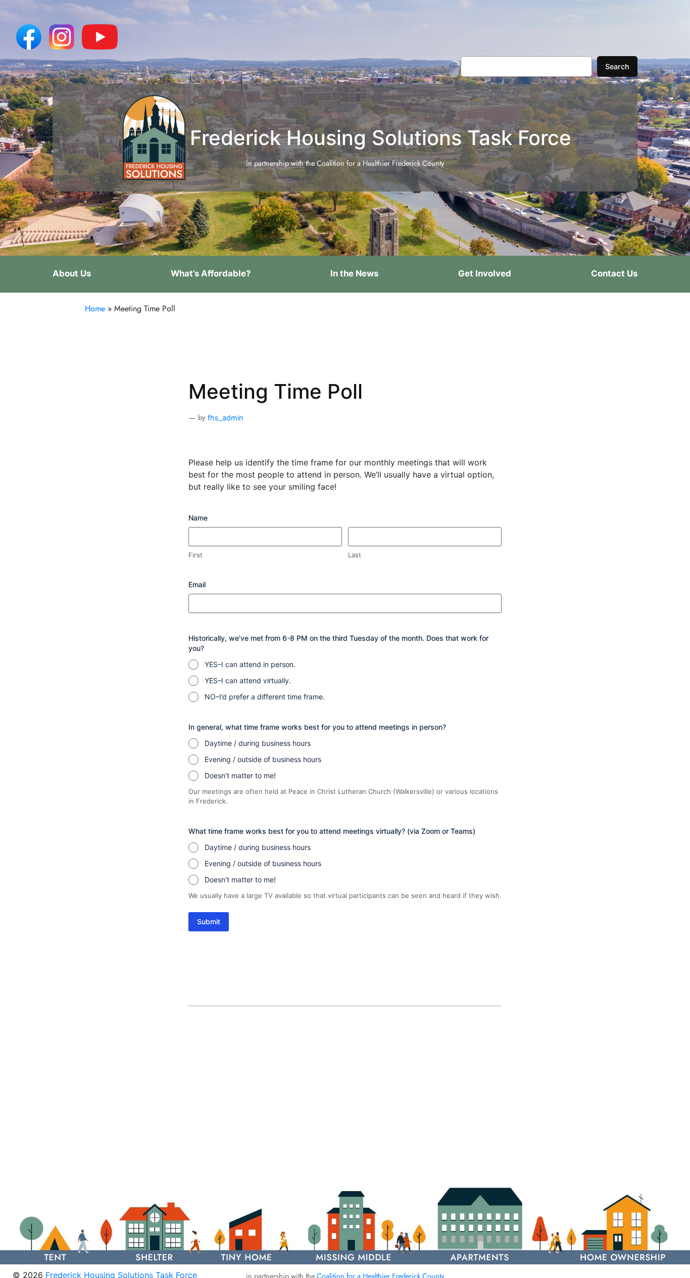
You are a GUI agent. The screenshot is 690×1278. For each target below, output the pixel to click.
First (195, 555)
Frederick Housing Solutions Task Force (380, 137)
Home (95, 308)
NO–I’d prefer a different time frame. (265, 696)
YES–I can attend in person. (250, 664)
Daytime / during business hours (258, 743)
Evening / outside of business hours (263, 759)
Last (354, 555)
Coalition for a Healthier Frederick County (380, 163)
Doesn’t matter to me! (240, 775)
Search (617, 66)
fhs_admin (225, 417)
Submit (208, 921)
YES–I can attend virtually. (248, 680)
